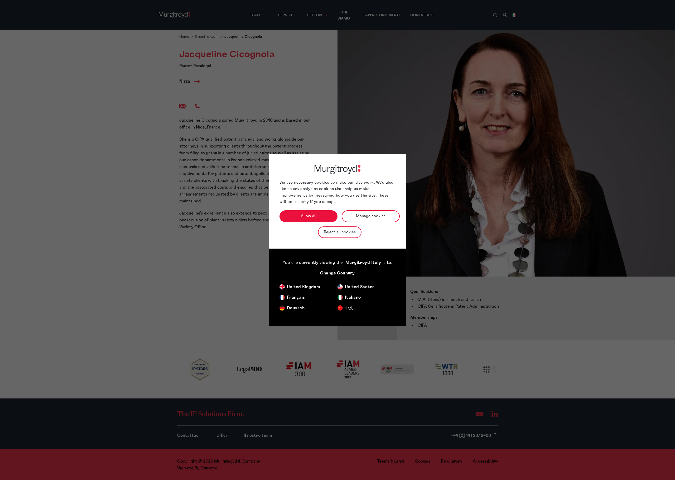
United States (360, 287)
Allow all (308, 216)
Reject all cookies (340, 232)
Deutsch (296, 308)
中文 (349, 308)
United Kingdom (303, 287)
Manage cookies (370, 216)
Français (296, 297)
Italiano (353, 297)
